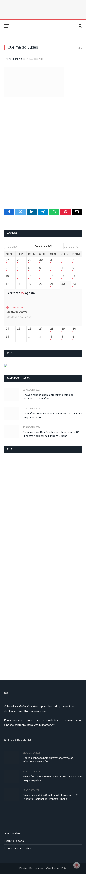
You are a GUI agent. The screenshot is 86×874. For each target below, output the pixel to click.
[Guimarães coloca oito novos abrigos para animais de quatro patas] (11, 413)
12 (29, 275)
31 (51, 259)
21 (51, 283)
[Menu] (6, 25)
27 (7, 259)
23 (74, 283)
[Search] (80, 25)
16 (74, 275)
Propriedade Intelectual (18, 848)
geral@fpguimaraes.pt (41, 724)
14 (51, 275)
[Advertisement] (43, 158)
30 (41, 259)
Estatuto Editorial (14, 840)
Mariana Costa (17, 312)
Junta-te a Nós (12, 833)
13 (40, 275)
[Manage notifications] (76, 865)
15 (63, 275)
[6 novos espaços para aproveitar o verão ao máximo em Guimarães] (11, 394)
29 (29, 259)
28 (18, 259)
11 (18, 275)
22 (63, 283)
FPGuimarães (14, 59)
